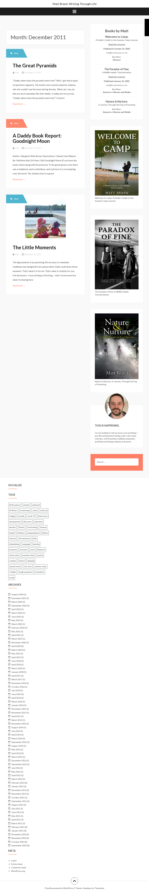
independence (33, 533)
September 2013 (19, 742)
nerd (32, 549)
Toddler (12, 572)
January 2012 (17, 786)
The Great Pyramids (35, 65)
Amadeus (87, 888)
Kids (35, 538)
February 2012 (18, 782)
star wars (28, 566)
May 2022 (15, 620)
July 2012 (15, 768)
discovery (27, 521)
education (38, 521)
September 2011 (19, 801)
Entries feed (16, 864)
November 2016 (18, 683)
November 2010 (18, 838)
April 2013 (16, 753)
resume (40, 555)
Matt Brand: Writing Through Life (75, 4)
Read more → (19, 103)
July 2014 (15, 731)
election (12, 527)
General (43, 527)
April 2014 (16, 734)
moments (24, 549)
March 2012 (16, 779)
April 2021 (16, 635)
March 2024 (16, 602)
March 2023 (16, 613)
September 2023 (19, 605)
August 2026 (17, 594)
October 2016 (17, 687)
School (22, 561)
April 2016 (16, 698)
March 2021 (16, 638)
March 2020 (16, 650)
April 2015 (16, 716)
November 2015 (18, 712)
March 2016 (16, 701)
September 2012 (19, 764)
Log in (14, 860)
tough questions (25, 572)
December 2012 (18, 760)
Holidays (21, 533)
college (12, 516)
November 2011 (18, 794)
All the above (14, 505)
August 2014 (17, 727)
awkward (36, 505)
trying (11, 577)
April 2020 (16, 646)
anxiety (26, 505)
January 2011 (17, 830)
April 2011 (16, 819)
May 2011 (15, 816)
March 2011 (16, 823)
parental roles (28, 555)
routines (12, 561)
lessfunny (13, 549)
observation (14, 555)
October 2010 (17, 842)
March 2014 (16, 738)
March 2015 (16, 720)
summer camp (40, 566)
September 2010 (19, 845)
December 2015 (18, 709)
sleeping (30, 561)
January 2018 (17, 672)
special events (15, 566)
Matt (16, 53)
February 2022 (18, 627)
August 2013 (17, 746)
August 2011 (17, 805)
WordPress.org (18, 871)
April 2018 (16, 664)
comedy (21, 516)
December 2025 (18, 598)
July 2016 (15, 690)
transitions (39, 572)
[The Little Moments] (46, 218)
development (15, 521)
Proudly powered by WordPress (59, 888)
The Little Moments (34, 247)
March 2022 (16, 624)
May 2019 (15, 653)
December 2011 (18, 790)
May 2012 (15, 771)
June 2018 (16, 661)
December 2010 (18, 834)
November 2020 (18, 642)
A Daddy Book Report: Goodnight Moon (37, 138)
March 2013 (16, 757)
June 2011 (16, 812)
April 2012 (16, 775)
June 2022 (16, 616)
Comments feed (18, 867)
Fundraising (32, 527)
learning (36, 544)
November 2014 (18, 723)
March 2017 (16, 679)
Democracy (43, 516)
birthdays (13, 510)
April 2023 (16, 609)
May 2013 (15, 749)
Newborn (41, 549)
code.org (43, 510)
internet (12, 538)
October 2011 (17, 797)
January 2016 (17, 705)
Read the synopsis (116, 44)
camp (34, 510)
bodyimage (25, 510)
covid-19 (31, 516)
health (11, 533)
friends (21, 527)
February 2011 (18, 827)
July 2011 (15, 808)
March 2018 (16, 668)
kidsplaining (14, 544)
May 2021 (15, 631)
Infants (45, 533)
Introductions (24, 538)
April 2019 (16, 657)
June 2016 (16, 694)
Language (26, 544)
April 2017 (16, 675)
